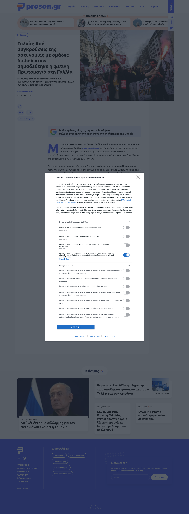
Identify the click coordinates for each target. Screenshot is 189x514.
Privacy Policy (109, 336)
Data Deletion (79, 336)
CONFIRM (76, 327)
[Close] (139, 177)
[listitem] (94, 222)
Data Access (94, 336)
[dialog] (94, 257)
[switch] (126, 227)
